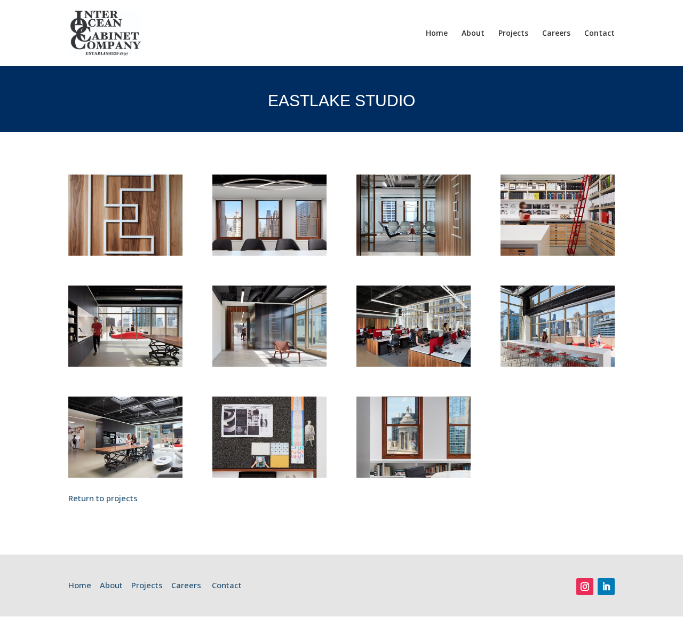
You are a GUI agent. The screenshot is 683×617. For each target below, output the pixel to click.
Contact (599, 33)
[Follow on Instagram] (584, 586)
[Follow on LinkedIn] (606, 586)
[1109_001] (269, 363)
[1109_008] (125, 252)
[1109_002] (413, 363)
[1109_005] (125, 363)
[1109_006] (558, 252)
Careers (556, 33)
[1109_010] (413, 474)
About (473, 33)
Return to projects (103, 498)
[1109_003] (558, 363)
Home (437, 33)
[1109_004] (125, 474)
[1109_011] (269, 474)
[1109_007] (413, 252)
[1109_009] (269, 252)
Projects (513, 33)
